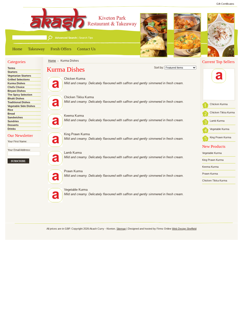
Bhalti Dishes (16, 98)
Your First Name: (17, 141)
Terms (11, 68)
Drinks (12, 128)
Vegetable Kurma (76, 189)
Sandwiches (15, 117)
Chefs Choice (16, 87)
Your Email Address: (19, 149)
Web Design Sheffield (184, 228)
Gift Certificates (225, 3)
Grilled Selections (19, 79)
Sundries (13, 121)
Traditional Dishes (19, 102)
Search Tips (86, 37)
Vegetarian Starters (19, 75)
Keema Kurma (74, 115)
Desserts (13, 125)
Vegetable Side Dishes (21, 106)
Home (52, 60)
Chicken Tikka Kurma (79, 97)
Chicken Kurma (74, 78)
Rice (10, 109)
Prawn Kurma (73, 171)
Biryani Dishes (17, 90)
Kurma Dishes (16, 83)
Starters (12, 71)
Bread (11, 113)
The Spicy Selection (20, 94)
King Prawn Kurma (77, 134)
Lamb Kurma (73, 152)
